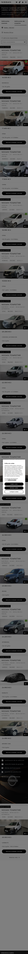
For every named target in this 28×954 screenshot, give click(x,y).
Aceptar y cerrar (14, 484)
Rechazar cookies (14, 487)
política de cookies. (12, 480)
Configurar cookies (14, 491)
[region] (14, 476)
